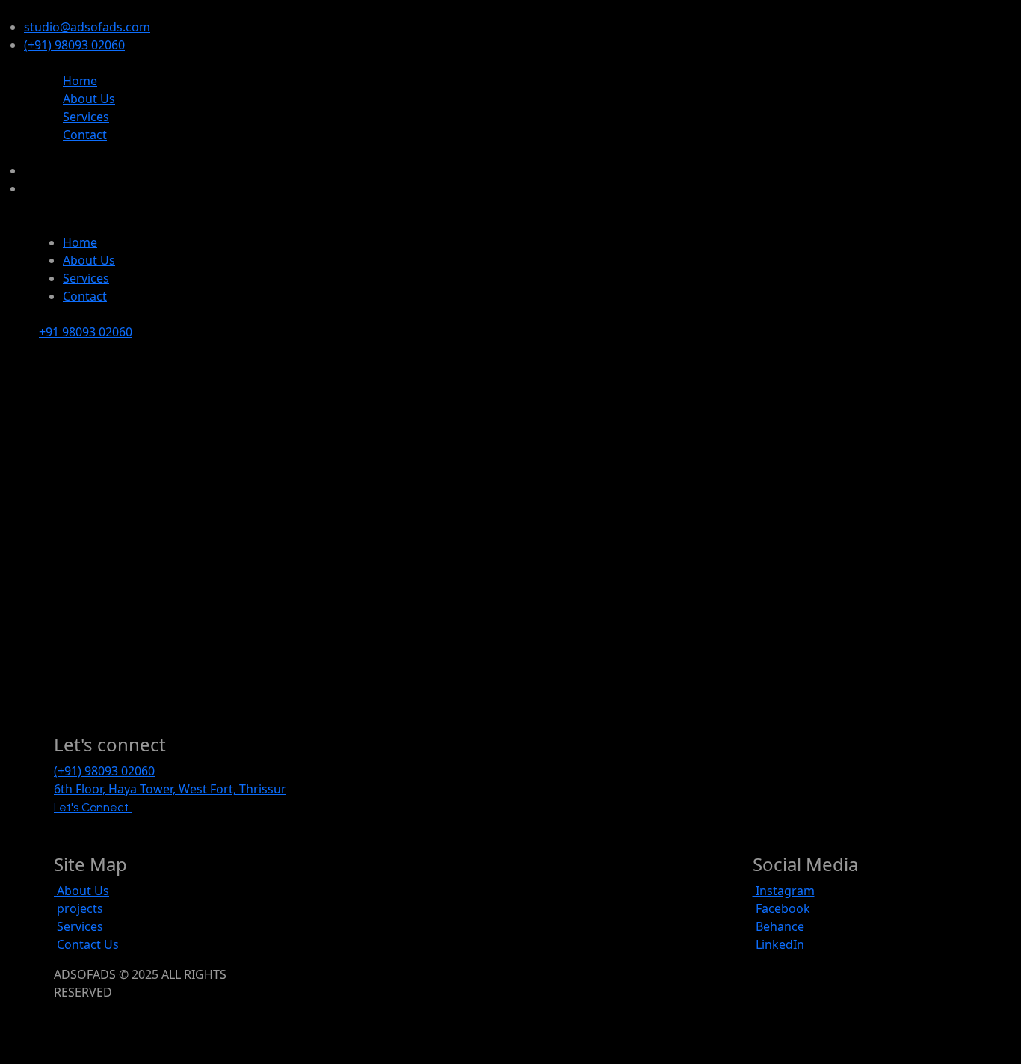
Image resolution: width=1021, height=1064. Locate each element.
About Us (89, 98)
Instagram (784, 890)
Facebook (781, 908)
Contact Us (86, 944)
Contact (85, 134)
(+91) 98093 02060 (74, 45)
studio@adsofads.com (87, 27)
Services (86, 116)
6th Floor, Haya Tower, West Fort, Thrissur (170, 789)
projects (78, 908)
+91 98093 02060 (85, 332)
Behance (778, 926)
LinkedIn (778, 944)
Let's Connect (93, 807)
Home (80, 81)
